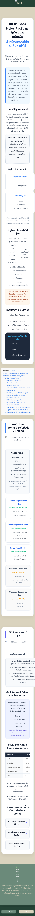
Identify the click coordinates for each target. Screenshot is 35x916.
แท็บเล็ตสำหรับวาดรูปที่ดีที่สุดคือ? (18, 834)
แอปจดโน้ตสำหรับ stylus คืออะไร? (18, 845)
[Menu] (2, 3)
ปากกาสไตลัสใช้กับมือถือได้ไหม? (18, 822)
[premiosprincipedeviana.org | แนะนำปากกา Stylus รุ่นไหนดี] (18, 3)
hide (13, 370)
